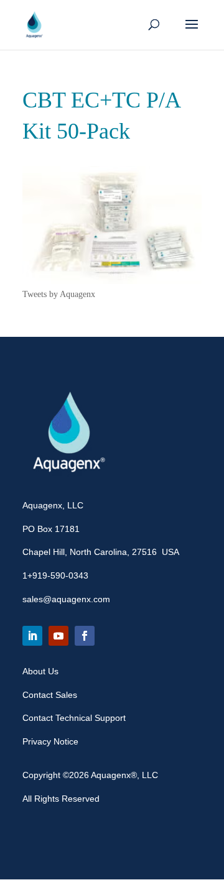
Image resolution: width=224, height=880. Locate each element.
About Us (40, 671)
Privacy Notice (50, 741)
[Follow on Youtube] (58, 636)
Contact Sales (49, 695)
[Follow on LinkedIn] (32, 636)
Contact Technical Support (74, 718)
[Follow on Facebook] (85, 636)
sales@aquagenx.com (66, 599)
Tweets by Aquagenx (58, 294)
